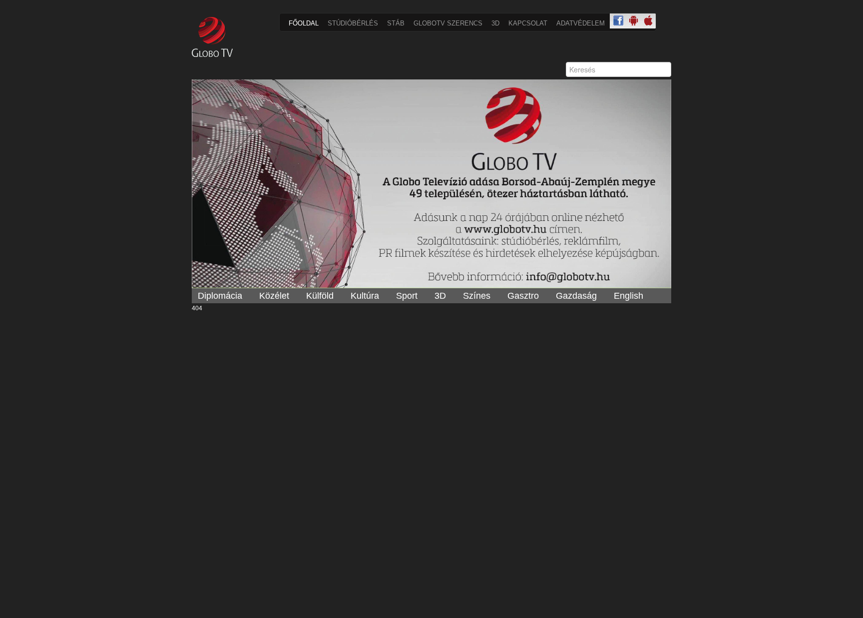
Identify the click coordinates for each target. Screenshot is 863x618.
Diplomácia (220, 296)
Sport (407, 296)
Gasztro (523, 296)
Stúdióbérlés (353, 23)
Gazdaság (576, 296)
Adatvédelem (580, 23)
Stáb (396, 23)
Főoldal (304, 23)
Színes (476, 296)
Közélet (274, 296)
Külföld (320, 296)
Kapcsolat (527, 23)
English (628, 296)
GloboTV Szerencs (448, 23)
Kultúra (365, 296)
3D (495, 23)
